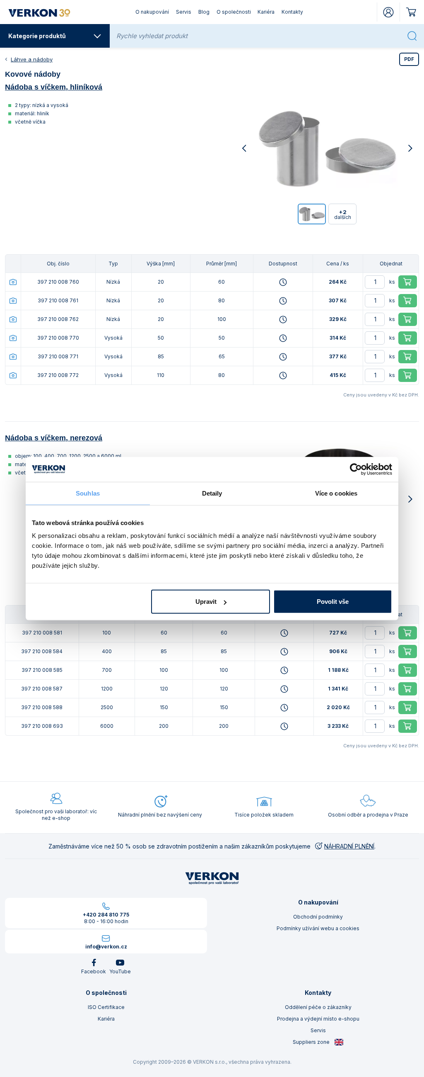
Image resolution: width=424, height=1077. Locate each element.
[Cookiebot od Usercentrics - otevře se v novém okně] (356, 469)
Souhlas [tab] (88, 492)
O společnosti (234, 12)
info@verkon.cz (106, 946)
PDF (409, 59)
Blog (204, 12)
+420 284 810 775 (106, 915)
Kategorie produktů (37, 35)
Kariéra (266, 12)
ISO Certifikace (106, 1007)
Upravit (206, 601)
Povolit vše (333, 601)
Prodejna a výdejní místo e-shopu (318, 1019)
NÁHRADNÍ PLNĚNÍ (349, 846)
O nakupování (152, 12)
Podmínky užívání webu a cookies (318, 928)
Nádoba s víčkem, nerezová (53, 438)
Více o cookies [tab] (336, 492)
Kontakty (292, 12)
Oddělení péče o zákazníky (318, 1007)
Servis (183, 12)
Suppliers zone (312, 1042)
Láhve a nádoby (32, 59)
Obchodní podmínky (318, 917)
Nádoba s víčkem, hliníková (53, 87)
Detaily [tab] (212, 492)
